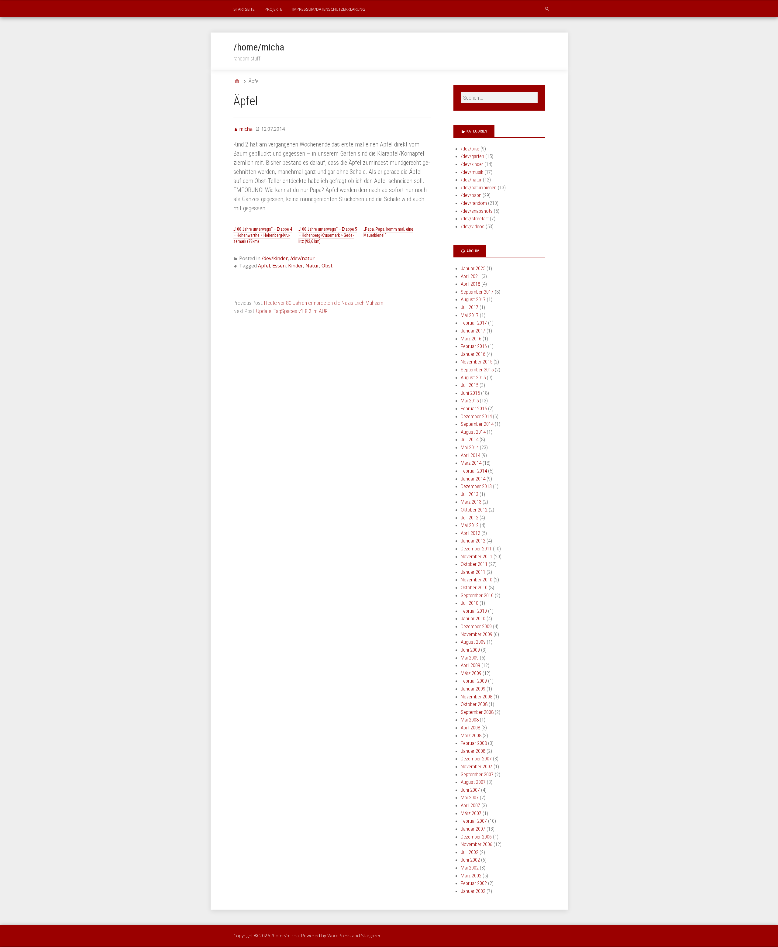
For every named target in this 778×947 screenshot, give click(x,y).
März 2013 (471, 502)
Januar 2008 (473, 751)
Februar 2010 (474, 611)
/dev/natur (302, 258)
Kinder (295, 265)
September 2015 (477, 370)
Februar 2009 (474, 681)
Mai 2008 (470, 720)
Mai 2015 (470, 401)
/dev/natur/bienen (479, 187)
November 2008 (476, 697)
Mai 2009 (470, 658)
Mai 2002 (470, 868)
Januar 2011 (473, 572)
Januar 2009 (473, 689)
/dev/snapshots (477, 211)
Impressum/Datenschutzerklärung (328, 9)
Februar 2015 (474, 408)
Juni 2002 (470, 860)
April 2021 (470, 276)
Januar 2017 (473, 331)
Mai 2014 (470, 447)
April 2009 (470, 665)
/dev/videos (472, 226)
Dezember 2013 (476, 486)
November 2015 (476, 362)
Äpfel (264, 265)
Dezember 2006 (476, 837)
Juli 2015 (469, 385)
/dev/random (474, 203)
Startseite (244, 9)
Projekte (273, 9)
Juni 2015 (470, 393)
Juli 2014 (469, 439)
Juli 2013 (469, 494)
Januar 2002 (473, 891)
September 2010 (477, 595)
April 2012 (470, 533)
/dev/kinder (275, 258)
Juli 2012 (469, 518)
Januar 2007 (473, 829)
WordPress (339, 935)
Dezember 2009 (476, 626)
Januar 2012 (473, 541)
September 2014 (477, 424)
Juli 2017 (469, 307)
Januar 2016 (473, 354)
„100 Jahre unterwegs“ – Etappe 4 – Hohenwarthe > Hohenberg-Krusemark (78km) (262, 235)
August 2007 (473, 782)
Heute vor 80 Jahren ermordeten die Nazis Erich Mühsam (323, 303)
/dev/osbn (471, 195)
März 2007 (471, 813)
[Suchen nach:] (499, 97)
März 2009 (471, 673)
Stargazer (371, 935)
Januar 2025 (473, 268)
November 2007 (476, 766)
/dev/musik (472, 172)
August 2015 (473, 377)
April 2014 (470, 455)
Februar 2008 (474, 743)
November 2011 (476, 556)
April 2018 (470, 284)
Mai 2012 (470, 525)
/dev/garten (472, 156)
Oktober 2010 (474, 587)
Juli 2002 (469, 852)
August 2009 (473, 642)
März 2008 (471, 735)
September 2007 (477, 774)
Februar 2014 (474, 471)
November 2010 (476, 580)
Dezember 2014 (476, 416)
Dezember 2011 (476, 549)
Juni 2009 (470, 650)
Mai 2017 (470, 315)
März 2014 (471, 463)
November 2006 (476, 844)
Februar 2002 (474, 883)
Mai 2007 (470, 797)
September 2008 (477, 712)
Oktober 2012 (474, 510)
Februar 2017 (474, 323)
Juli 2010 (469, 603)
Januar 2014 (473, 479)
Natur (312, 265)
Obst (327, 265)
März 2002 (471, 876)
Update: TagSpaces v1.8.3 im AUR (292, 311)
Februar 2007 (474, 821)
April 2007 (470, 805)
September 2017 (477, 292)
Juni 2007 (470, 790)
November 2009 (476, 634)
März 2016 (471, 339)
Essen (279, 265)
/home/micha (258, 47)
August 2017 (473, 299)
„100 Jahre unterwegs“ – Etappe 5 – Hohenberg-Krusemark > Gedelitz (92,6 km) (327, 235)
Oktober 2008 (474, 704)
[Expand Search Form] (547, 8)
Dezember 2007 (476, 759)
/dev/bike (470, 149)
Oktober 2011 (474, 564)
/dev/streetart (475, 218)
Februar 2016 (474, 346)
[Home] (237, 81)
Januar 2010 (473, 618)
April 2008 (470, 728)
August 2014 (473, 432)
